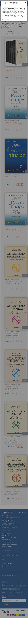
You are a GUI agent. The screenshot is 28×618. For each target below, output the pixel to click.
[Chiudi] (25, 2)
